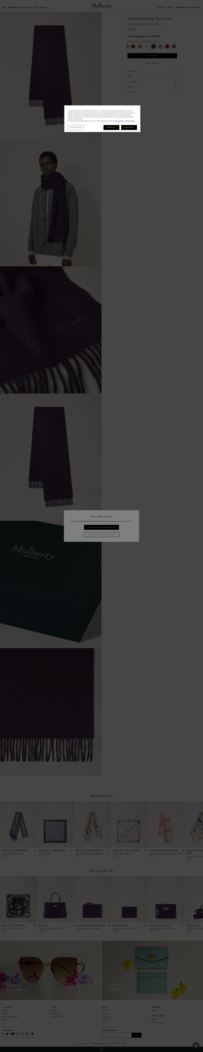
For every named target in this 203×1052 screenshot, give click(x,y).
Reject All (111, 127)
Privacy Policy (130, 121)
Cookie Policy (119, 121)
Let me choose (76, 127)
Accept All (129, 127)
